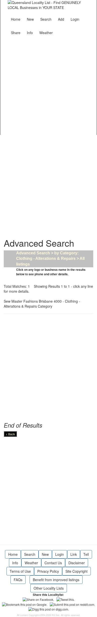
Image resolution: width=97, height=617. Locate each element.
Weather (46, 32)
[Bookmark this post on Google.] (24, 604)
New (30, 19)
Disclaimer (76, 562)
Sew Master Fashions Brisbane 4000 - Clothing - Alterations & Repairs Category (42, 304)
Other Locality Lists (49, 588)
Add (61, 19)
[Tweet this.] (65, 599)
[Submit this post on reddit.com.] (72, 604)
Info (30, 32)
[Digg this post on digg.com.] (48, 609)
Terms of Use (20, 571)
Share (15, 32)
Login (75, 19)
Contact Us (53, 562)
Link (73, 554)
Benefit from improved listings (56, 579)
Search (45, 19)
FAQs (18, 579)
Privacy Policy (48, 571)
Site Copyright (76, 571)
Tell (86, 554)
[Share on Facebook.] (38, 599)
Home (15, 19)
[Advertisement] (48, 85)
